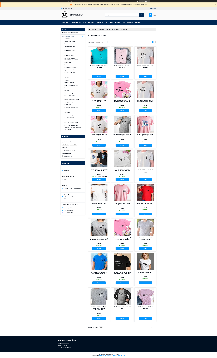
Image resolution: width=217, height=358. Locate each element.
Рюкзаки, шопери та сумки (71, 115)
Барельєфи (68, 62)
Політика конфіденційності (65, 347)
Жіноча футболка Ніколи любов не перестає (122, 204)
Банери (66, 64)
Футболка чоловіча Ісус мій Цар (122, 307)
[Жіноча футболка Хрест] (99, 192)
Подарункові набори (70, 50)
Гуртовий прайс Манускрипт (132, 22)
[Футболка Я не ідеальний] (145, 192)
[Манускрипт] (64, 18)
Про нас (91, 22)
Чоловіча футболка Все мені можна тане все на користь (145, 101)
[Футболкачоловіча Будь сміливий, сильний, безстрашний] (99, 296)
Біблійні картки (68, 104)
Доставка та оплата (113, 22)
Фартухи (67, 80)
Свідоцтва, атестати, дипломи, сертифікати (73, 128)
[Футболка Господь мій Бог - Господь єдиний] (145, 227)
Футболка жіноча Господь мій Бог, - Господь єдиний (122, 238)
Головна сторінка (62, 345)
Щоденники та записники (71, 107)
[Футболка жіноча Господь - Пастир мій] (122, 55)
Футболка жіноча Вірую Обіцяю (99, 101)
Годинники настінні (69, 53)
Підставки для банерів (71, 67)
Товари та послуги (77, 22)
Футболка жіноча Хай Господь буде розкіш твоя (122, 169)
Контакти (100, 22)
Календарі (67, 120)
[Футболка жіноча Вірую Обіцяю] (99, 89)
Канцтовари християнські (71, 85)
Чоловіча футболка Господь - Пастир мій (99, 66)
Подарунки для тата (70, 43)
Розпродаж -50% (69, 55)
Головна (65, 22)
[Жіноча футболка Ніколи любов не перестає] (122, 192)
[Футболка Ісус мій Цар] (145, 261)
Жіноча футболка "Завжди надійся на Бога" (145, 135)
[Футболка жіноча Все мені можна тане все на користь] (122, 89)
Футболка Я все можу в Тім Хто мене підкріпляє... (99, 273)
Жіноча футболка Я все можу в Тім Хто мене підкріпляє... (99, 238)
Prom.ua (117, 354)
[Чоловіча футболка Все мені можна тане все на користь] (145, 89)
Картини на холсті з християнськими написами (71, 59)
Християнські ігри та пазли (72, 93)
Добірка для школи (70, 41)
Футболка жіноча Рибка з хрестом (145, 307)
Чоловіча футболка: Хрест (145, 169)
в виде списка (155, 42)
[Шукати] (141, 15)
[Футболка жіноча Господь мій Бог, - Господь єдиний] (122, 227)
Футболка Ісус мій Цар (145, 272)
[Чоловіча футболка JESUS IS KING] (122, 123)
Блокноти (67, 87)
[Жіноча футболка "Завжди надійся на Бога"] (145, 123)
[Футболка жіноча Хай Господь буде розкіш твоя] (122, 158)
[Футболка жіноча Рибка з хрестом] (145, 296)
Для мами (67, 38)
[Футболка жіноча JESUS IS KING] (99, 123)
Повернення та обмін (63, 343)
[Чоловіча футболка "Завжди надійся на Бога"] (99, 158)
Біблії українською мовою (71, 122)
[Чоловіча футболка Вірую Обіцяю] (145, 55)
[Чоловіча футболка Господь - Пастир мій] (99, 55)
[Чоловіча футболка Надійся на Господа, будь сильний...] (122, 261)
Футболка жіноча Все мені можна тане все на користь (122, 101)
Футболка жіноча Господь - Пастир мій (122, 66)
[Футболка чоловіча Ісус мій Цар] (122, 296)
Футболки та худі (108, 29)
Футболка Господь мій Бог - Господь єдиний (145, 238)
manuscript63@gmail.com (70, 208)
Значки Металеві (69, 102)
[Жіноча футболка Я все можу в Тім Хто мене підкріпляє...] (99, 227)
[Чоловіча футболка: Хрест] (145, 158)
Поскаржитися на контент (105, 355)
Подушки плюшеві (69, 82)
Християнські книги (69, 109)
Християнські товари (68, 36)
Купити (99, 76)
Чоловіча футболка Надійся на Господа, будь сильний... (122, 273)
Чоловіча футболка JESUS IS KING (122, 135)
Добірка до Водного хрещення (70, 47)
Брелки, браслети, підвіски (72, 99)
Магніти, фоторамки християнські (70, 96)
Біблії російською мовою (71, 125)
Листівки (67, 77)
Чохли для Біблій (69, 117)
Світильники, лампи (70, 75)
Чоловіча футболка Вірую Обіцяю (145, 66)
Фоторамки (68, 112)
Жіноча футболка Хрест (99, 203)
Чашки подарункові (70, 72)
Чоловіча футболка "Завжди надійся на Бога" (99, 169)
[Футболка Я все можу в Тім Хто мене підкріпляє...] (99, 261)
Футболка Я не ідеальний (145, 203)
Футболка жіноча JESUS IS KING (99, 135)
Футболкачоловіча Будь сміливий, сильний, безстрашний (99, 308)
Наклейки (67, 90)
